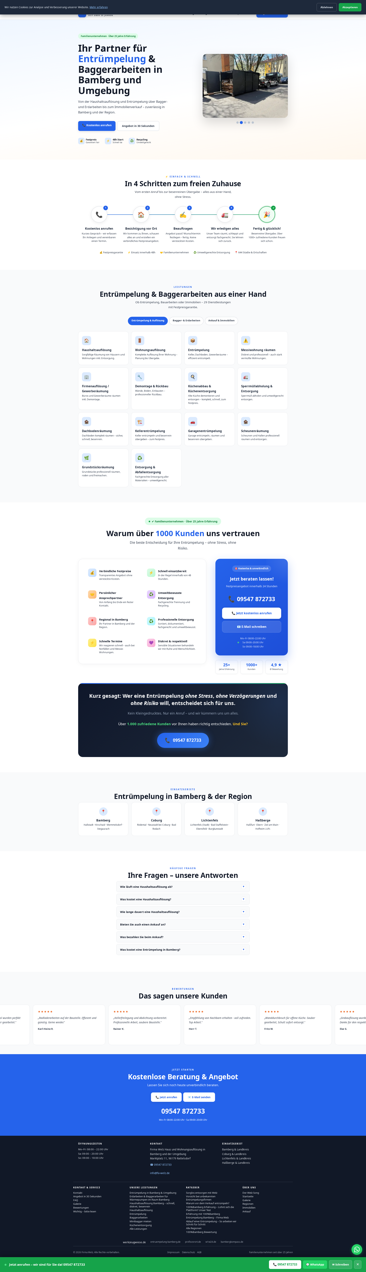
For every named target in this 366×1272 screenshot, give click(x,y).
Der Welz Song (250, 1192)
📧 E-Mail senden (199, 1097)
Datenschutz (188, 1252)
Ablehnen (326, 7)
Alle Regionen (193, 1228)
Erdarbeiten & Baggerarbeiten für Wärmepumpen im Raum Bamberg (149, 1198)
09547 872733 (251, 599)
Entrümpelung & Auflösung (148, 320)
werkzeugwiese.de (134, 1242)
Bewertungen (81, 1207)
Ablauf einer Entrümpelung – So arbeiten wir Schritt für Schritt (211, 1223)
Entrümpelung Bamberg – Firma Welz (207, 1217)
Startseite (247, 1196)
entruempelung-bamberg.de (165, 1241)
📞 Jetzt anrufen (166, 1097)
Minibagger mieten (140, 1221)
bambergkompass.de (232, 1241)
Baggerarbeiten (139, 1217)
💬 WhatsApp (315, 1264)
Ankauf (246, 1211)
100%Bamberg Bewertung (201, 1232)
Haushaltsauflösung (141, 1210)
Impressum (173, 1252)
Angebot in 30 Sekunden (138, 126)
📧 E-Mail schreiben (251, 627)
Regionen (247, 1203)
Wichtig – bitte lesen (84, 1211)
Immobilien (248, 1207)
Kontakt (77, 1192)
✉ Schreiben (340, 1264)
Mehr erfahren (99, 7)
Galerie (77, 1203)
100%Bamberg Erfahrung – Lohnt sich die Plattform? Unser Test (210, 1208)
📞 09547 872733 (285, 1264)
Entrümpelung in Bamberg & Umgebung (153, 1192)
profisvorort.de (193, 1241)
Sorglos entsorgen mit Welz (201, 1192)
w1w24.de (210, 1241)
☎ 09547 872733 (161, 1164)
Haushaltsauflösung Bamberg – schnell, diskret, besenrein (152, 1204)
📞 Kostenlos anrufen (97, 125)
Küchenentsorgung (141, 1225)
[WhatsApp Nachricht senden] (357, 1249)
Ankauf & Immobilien (221, 320)
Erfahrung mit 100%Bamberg (203, 1214)
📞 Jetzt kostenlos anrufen (252, 613)
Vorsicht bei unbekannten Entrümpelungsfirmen (200, 1198)
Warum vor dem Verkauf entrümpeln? (207, 1203)
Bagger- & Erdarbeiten (186, 320)
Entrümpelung (138, 1214)
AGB (199, 1252)
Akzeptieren (350, 7)
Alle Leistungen (138, 1228)
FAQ (75, 1200)
